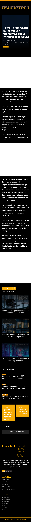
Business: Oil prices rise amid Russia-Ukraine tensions (23, 411)
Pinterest (6, 501)
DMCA (3, 471)
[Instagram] (3, 500)
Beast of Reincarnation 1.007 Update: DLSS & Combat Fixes (13, 377)
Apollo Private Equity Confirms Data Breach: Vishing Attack (15, 336)
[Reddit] (3, 504)
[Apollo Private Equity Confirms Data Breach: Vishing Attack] (15, 326)
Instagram (7, 499)
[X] (7, 288)
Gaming (3, 374)
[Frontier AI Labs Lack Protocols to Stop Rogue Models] (15, 350)
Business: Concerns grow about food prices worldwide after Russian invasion (8, 414)
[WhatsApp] (14, 288)
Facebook (7, 497)
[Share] (3, 508)
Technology (6, 46)
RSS (5, 505)
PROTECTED (8, 471)
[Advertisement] (15, 72)
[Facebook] (3, 288)
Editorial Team (11, 40)
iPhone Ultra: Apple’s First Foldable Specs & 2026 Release (15, 312)
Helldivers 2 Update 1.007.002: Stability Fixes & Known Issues (13, 387)
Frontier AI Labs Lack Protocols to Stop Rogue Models (15, 360)
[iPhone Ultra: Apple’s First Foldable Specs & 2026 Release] (15, 302)
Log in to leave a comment (15, 431)
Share (5, 507)
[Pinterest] (11, 288)
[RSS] (3, 506)
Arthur (11, 315)
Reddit (6, 503)
